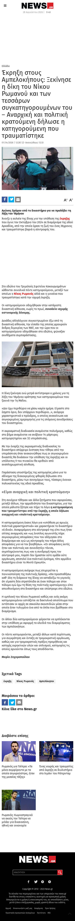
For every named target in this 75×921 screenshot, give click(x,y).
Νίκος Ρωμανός (25, 681)
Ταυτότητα (41, 913)
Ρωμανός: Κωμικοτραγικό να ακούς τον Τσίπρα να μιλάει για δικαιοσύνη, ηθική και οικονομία (17, 820)
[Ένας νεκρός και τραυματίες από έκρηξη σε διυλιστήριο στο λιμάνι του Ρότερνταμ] (56, 751)
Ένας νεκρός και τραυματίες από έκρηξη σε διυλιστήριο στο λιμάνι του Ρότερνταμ (56, 770)
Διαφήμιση (38, 908)
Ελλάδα (6, 66)
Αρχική (8, 908)
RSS (49, 913)
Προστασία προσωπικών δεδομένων (20, 913)
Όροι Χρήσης (50, 908)
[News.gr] (37, 6)
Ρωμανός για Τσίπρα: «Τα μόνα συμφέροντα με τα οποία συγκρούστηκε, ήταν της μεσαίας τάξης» (18, 772)
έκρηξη (7, 681)
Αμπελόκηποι (46, 681)
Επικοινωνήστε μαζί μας (22, 908)
